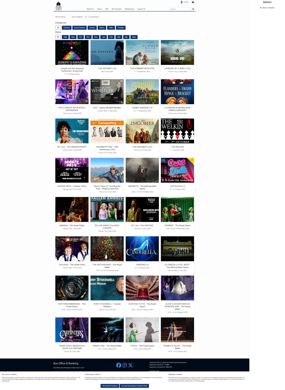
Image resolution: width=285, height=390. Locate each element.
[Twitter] (130, 365)
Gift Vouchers (117, 9)
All (58, 28)
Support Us (141, 9)
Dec (96, 37)
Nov (88, 37)
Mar (118, 37)
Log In (186, 2)
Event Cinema (79, 28)
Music (102, 28)
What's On (90, 9)
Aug (65, 37)
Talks (111, 28)
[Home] (58, 5)
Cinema (67, 28)
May (134, 37)
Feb (111, 37)
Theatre (121, 28)
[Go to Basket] (193, 2)
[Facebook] (118, 365)
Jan (103, 37)
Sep (73, 37)
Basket (267, 2)
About (99, 9)
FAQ (106, 9)
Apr (126, 37)
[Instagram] (124, 365)
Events (92, 28)
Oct (80, 37)
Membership (129, 9)
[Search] (193, 9)
